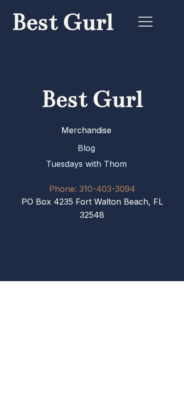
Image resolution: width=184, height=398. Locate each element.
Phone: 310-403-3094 (92, 189)
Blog (86, 148)
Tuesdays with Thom (86, 164)
